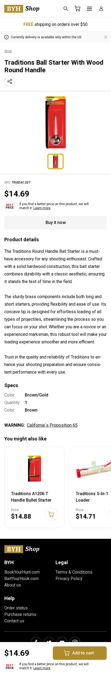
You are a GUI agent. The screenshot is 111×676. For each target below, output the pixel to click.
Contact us (14, 620)
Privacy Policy (69, 578)
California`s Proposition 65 (52, 425)
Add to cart (83, 653)
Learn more (41, 208)
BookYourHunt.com (22, 572)
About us (12, 585)
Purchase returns (20, 614)
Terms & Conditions (74, 572)
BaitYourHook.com (21, 578)
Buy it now (56, 222)
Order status (16, 608)
